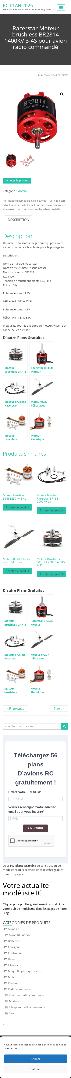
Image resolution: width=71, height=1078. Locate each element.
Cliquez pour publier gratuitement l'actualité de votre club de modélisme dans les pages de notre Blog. (35, 908)
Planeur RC (15, 983)
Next (58, 708)
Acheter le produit (17, 180)
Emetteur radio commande (26, 995)
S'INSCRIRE (35, 828)
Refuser (36, 1069)
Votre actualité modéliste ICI (26, 889)
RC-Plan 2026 (18, 5)
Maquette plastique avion (24, 971)
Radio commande (19, 989)
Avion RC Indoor (19, 935)
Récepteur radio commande (27, 1007)
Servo (12, 1013)
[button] (62, 94)
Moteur (22, 191)
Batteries (14, 941)
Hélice (12, 959)
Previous (16, 708)
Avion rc (13, 929)
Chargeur (14, 947)
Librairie (13, 965)
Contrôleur (15, 953)
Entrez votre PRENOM (24, 792)
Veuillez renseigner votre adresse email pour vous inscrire (32, 809)
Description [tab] (18, 219)
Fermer (35, 1059)
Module (14, 1001)
